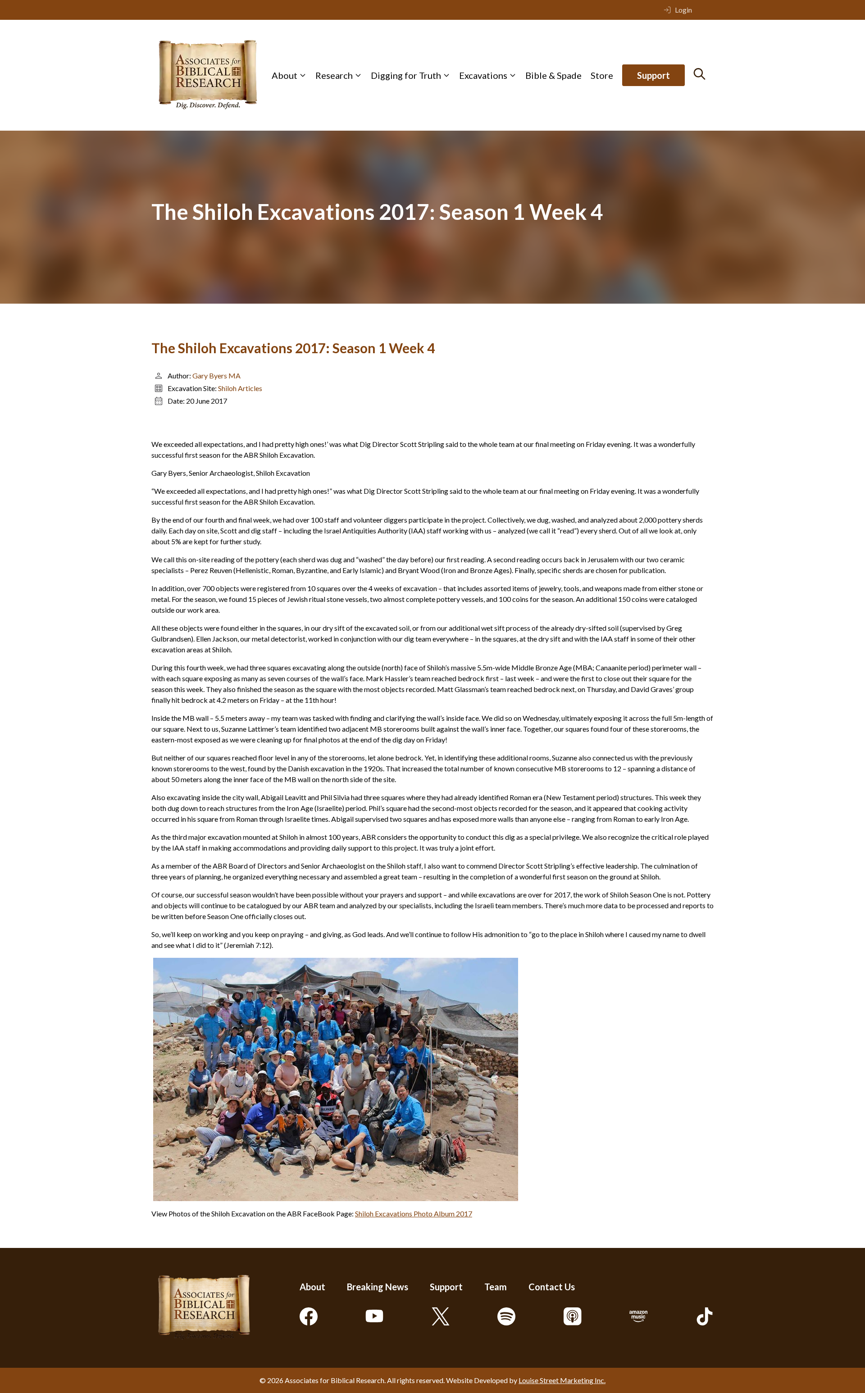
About (284, 75)
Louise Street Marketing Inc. (562, 1380)
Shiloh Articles (240, 388)
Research (334, 75)
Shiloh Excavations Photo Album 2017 (413, 1213)
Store (602, 75)
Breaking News (377, 1286)
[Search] (699, 74)
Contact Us (551, 1286)
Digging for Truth (406, 75)
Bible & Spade (553, 75)
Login (683, 9)
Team (495, 1286)
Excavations (483, 75)
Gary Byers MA (216, 375)
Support (653, 75)
